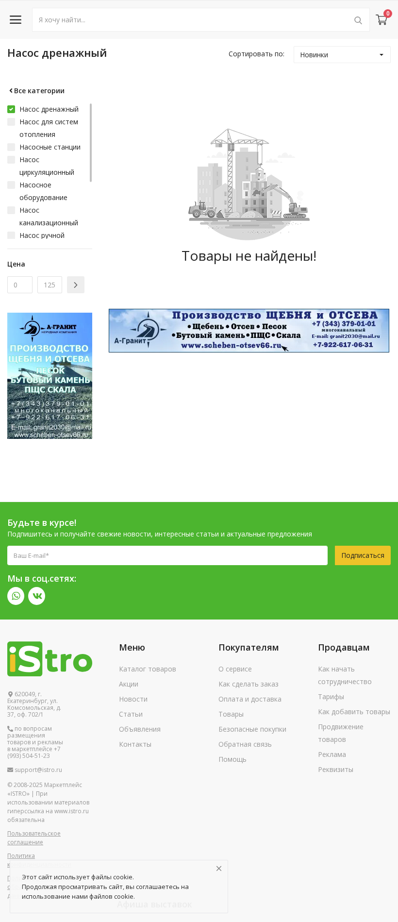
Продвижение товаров (341, 733)
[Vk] (36, 596)
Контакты (135, 744)
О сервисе (235, 668)
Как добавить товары (354, 711)
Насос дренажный (49, 109)
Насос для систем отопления (48, 128)
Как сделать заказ (248, 683)
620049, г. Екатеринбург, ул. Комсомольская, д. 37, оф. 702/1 (34, 704)
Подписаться (362, 555)
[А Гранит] (249, 330)
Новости (133, 699)
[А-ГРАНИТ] (49, 375)
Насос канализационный (48, 216)
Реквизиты (335, 769)
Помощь (232, 759)
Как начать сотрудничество (345, 675)
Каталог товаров (147, 668)
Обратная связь (245, 744)
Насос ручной (42, 235)
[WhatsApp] (15, 596)
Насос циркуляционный (46, 166)
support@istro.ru (37, 770)
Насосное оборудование (43, 191)
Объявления (140, 729)
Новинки (314, 54)
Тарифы (331, 696)
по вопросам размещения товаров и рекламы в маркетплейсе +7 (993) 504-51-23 (35, 742)
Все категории (39, 90)
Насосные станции (50, 146)
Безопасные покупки (252, 729)
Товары (231, 714)
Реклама (332, 754)
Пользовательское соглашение (34, 837)
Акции (128, 683)
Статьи (131, 714)
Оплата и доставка (250, 699)
